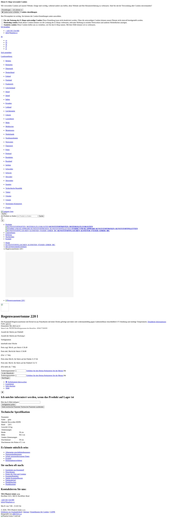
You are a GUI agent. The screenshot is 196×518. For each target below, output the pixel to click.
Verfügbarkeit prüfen (8, 404)
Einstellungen (6, 10)
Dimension (5, 326)
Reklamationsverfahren (13, 460)
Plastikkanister (10, 484)
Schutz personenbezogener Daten (17, 456)
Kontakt (8, 239)
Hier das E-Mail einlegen (10, 402)
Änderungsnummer (8, 371)
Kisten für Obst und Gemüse (15, 474)
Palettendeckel (10, 480)
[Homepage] (7, 211)
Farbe (3, 324)
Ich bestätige (5, 27)
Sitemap (26, 512)
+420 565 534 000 (7, 500)
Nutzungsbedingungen (13, 454)
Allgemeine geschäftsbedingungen (17, 452)
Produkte (8, 224)
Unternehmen (10, 233)
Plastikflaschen (10, 482)
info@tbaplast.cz (8, 502)
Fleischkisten (10, 472)
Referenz (8, 235)
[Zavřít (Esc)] (2, 392)
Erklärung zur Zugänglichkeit (11, 512)
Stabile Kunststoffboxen (14, 478)
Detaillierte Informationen (157, 322)
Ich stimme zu (17, 10)
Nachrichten (9, 237)
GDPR (52, 512)
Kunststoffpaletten (11, 476)
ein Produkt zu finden (8, 216)
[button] (2, 37)
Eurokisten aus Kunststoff (14, 470)
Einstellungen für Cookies (39, 512)
